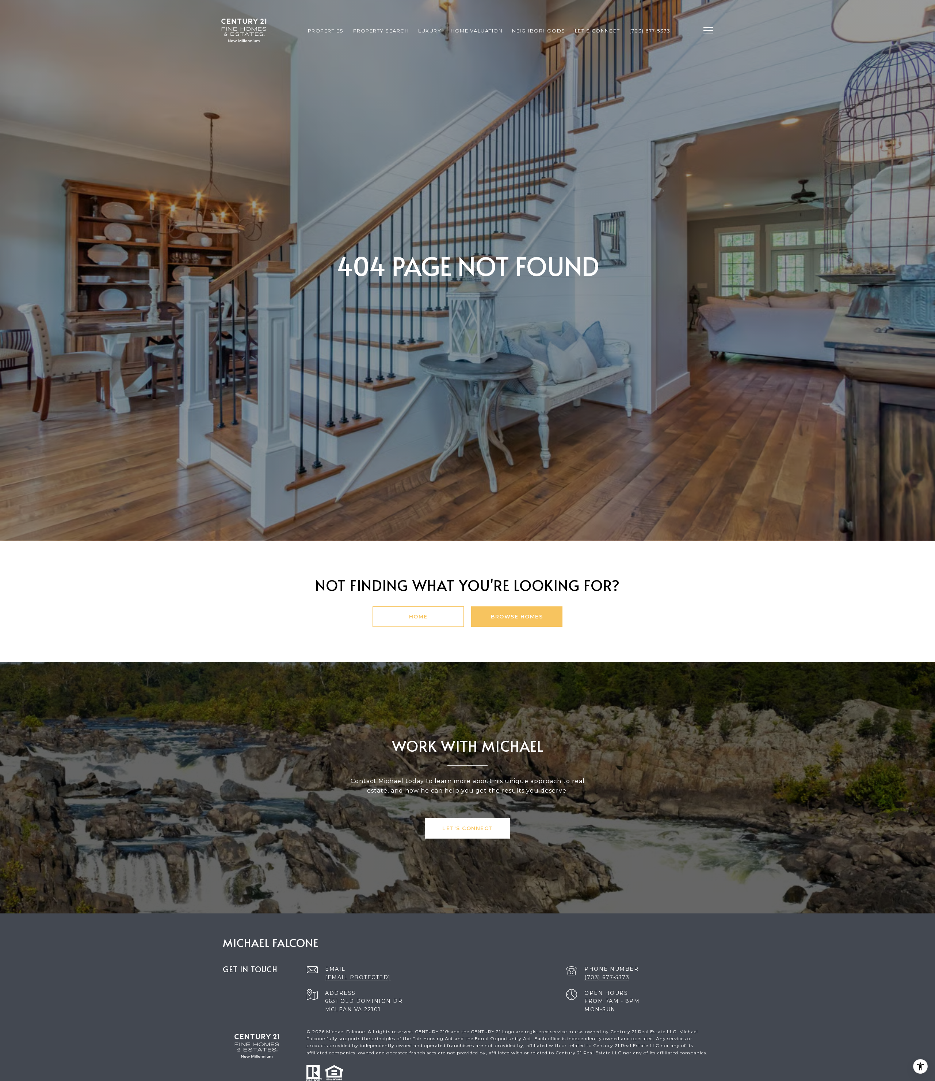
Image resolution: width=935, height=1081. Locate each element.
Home (418, 616)
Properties (326, 31)
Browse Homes (517, 616)
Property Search (381, 31)
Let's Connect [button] (467, 828)
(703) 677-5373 (606, 977)
